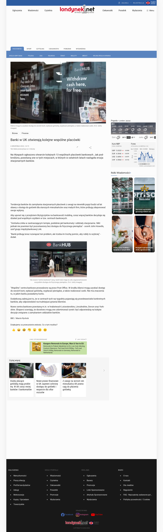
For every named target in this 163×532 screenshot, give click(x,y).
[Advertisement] (81, 24)
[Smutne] (39, 329)
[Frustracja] (45, 329)
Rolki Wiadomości (120, 172)
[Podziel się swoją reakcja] (78, 147)
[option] (25, 475)
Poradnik (122, 10)
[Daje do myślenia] (29, 329)
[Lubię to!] (13, 329)
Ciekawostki (108, 10)
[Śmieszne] (24, 329)
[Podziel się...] (90, 147)
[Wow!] (34, 329)
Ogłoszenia (17, 10)
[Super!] (18, 329)
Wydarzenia (137, 10)
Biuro (120, 470)
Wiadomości (33, 10)
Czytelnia (48, 10)
